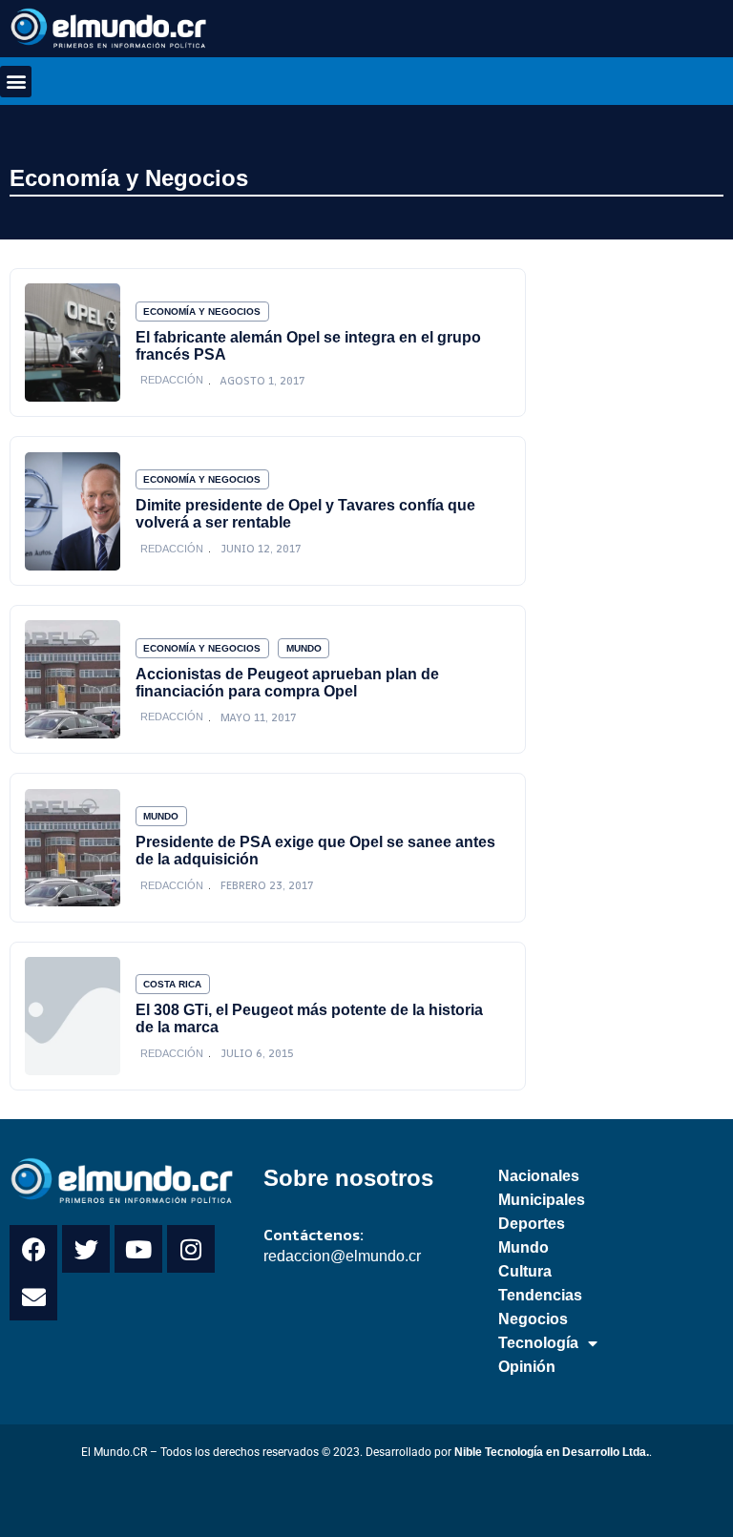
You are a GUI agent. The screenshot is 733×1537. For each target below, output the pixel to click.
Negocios (533, 1319)
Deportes (531, 1223)
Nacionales (538, 1176)
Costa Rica (172, 984)
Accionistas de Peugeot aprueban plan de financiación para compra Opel (287, 682)
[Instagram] (191, 1249)
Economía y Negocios (129, 178)
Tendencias (540, 1295)
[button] (15, 81)
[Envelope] (33, 1296)
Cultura (525, 1271)
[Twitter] (86, 1249)
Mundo (304, 648)
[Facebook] (33, 1249)
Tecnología (538, 1343)
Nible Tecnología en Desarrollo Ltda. (551, 1452)
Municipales (541, 1200)
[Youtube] (138, 1249)
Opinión (526, 1367)
